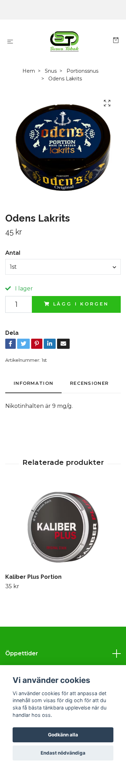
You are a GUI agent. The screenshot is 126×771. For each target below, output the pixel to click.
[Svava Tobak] (64, 41)
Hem (28, 71)
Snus (51, 71)
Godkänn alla (63, 734)
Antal (12, 253)
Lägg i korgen (81, 304)
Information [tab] (33, 383)
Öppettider (21, 653)
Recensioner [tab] (89, 383)
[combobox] (63, 266)
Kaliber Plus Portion (33, 577)
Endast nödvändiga (63, 753)
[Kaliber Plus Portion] (63, 527)
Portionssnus (82, 71)
